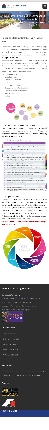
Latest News (8, 372)
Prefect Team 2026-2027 (10, 355)
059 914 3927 (9, 298)
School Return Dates (8, 334)
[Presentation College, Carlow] (14, 5)
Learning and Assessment (15, 23)
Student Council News (9, 344)
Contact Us (40, 372)
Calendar (29, 372)
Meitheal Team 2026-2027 (10, 349)
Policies (19, 372)
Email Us (22, 298)
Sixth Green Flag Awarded (10, 339)
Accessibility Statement (31, 375)
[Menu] (44, 6)
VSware (7, 375)
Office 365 (17, 375)
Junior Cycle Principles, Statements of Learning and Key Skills (28, 24)
